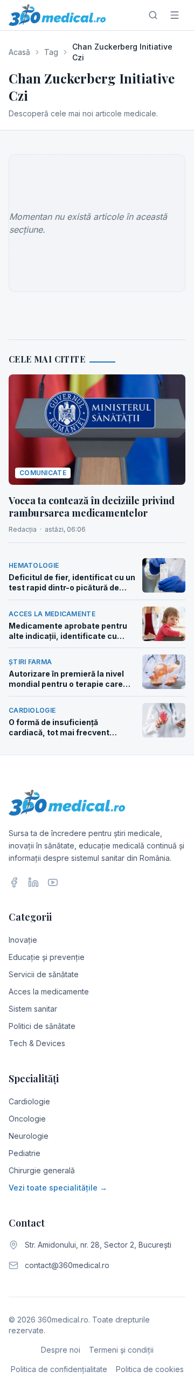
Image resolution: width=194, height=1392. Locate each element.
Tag (51, 52)
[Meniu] (174, 15)
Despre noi (60, 1349)
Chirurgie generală (42, 1170)
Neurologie (28, 1135)
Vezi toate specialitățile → (58, 1187)
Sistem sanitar (33, 1008)
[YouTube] (52, 882)
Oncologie (27, 1118)
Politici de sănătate (42, 1026)
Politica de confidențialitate (59, 1369)
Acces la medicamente (49, 991)
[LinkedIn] (33, 882)
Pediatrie (24, 1153)
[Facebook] (14, 882)
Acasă (19, 52)
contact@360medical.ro (67, 1265)
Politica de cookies (150, 1369)
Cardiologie (29, 1101)
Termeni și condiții (121, 1349)
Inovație (23, 939)
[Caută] (153, 15)
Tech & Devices (37, 1043)
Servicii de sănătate (44, 974)
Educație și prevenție (47, 957)
